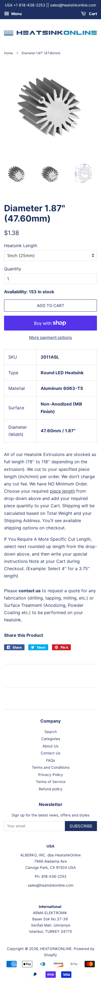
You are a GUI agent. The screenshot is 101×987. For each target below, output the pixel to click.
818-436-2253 (54, 876)
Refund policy (50, 789)
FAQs (50, 760)
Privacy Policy (50, 774)
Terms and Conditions (50, 767)
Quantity (12, 268)
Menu (16, 13)
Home (8, 53)
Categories (50, 739)
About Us (50, 746)
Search (50, 732)
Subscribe (80, 826)
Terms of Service (50, 782)
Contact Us (50, 753)
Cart (92, 13)
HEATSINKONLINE (56, 949)
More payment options (50, 337)
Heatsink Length (20, 245)
